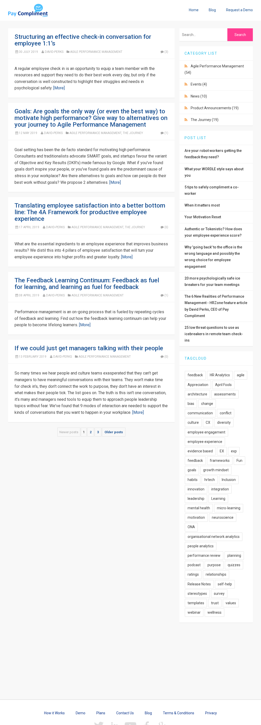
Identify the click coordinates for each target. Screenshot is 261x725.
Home (194, 10)
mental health (199, 508)
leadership (196, 499)
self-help (225, 584)
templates (196, 603)
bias (191, 404)
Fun (239, 460)
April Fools (223, 385)
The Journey (133, 133)
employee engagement (206, 432)
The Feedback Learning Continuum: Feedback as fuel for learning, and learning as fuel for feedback (87, 284)
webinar (194, 612)
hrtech (209, 480)
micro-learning (228, 508)
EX (222, 451)
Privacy (211, 713)
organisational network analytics (214, 537)
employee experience (205, 442)
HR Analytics (220, 375)
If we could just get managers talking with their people (89, 348)
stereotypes (197, 593)
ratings (193, 574)
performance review (204, 555)
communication (200, 413)
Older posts (114, 432)
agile (240, 375)
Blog (212, 10)
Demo (80, 713)
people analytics (201, 546)
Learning (218, 499)
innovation (196, 489)
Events (199, 84)
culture (193, 422)
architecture (197, 394)
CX (208, 422)
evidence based (200, 451)
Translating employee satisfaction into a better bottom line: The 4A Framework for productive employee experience (90, 212)
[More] (59, 88)
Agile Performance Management (96, 52)
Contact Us (125, 713)
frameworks (220, 460)
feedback (195, 375)
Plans (100, 713)
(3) (166, 52)
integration (220, 489)
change (207, 404)
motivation (196, 517)
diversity (224, 422)
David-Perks (54, 52)
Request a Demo (239, 10)
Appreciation (198, 385)
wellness (214, 612)
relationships (216, 574)
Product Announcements (215, 108)
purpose (214, 565)
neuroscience (222, 517)
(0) (166, 227)
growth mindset (216, 470)
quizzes (234, 565)
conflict (225, 413)
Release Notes (199, 584)
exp (234, 451)
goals (192, 470)
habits (193, 480)
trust (215, 603)
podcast (194, 565)
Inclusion (229, 480)
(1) (166, 133)
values (231, 603)
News (199, 96)
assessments (225, 394)
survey (219, 593)
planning (234, 555)
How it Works (54, 713)
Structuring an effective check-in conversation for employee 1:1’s (83, 40)
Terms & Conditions (178, 713)
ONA (191, 527)
